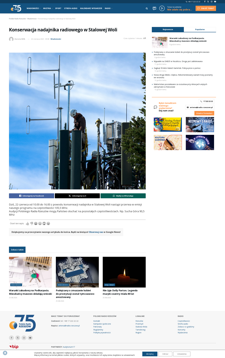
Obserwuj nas (96, 232)
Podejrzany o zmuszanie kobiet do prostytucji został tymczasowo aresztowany (75, 294)
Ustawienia (181, 354)
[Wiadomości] (154, 8)
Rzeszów (139, 321)
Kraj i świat (109, 285)
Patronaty (97, 326)
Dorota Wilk (20, 39)
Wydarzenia (183, 332)
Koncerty (181, 329)
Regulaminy (98, 329)
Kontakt (96, 321)
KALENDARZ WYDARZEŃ (91, 8)
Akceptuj (150, 354)
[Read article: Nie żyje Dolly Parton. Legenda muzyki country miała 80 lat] (124, 272)
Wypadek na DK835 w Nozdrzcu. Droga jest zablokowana (178, 61)
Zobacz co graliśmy (186, 326)
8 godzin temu (175, 44)
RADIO (108, 8)
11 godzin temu (160, 64)
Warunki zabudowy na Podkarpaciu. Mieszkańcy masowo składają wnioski (30, 292)
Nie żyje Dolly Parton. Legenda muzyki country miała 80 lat (120, 292)
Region (138, 332)
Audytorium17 (69, 347)
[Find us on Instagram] (211, 1)
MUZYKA (47, 8)
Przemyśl (139, 324)
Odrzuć (165, 354)
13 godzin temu (160, 80)
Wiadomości (56, 39)
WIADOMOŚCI (33, 8)
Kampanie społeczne (102, 324)
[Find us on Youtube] (215, 1)
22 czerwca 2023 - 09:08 (40, 39)
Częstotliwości (184, 321)
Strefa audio (183, 324)
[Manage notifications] (5, 353)
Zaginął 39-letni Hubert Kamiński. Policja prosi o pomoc (177, 68)
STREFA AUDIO (70, 8)
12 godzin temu (160, 71)
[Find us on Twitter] (208, 1)
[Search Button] (147, 8)
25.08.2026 (13, 297)
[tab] (168, 29)
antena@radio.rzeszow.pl (201, 107)
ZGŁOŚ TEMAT (207, 8)
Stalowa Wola (141, 326)
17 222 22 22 (208, 101)
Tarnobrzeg (140, 329)
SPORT (58, 8)
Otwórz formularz (204, 113)
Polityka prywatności (102, 332)
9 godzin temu (159, 57)
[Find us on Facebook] (204, 1)
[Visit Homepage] (16, 8)
